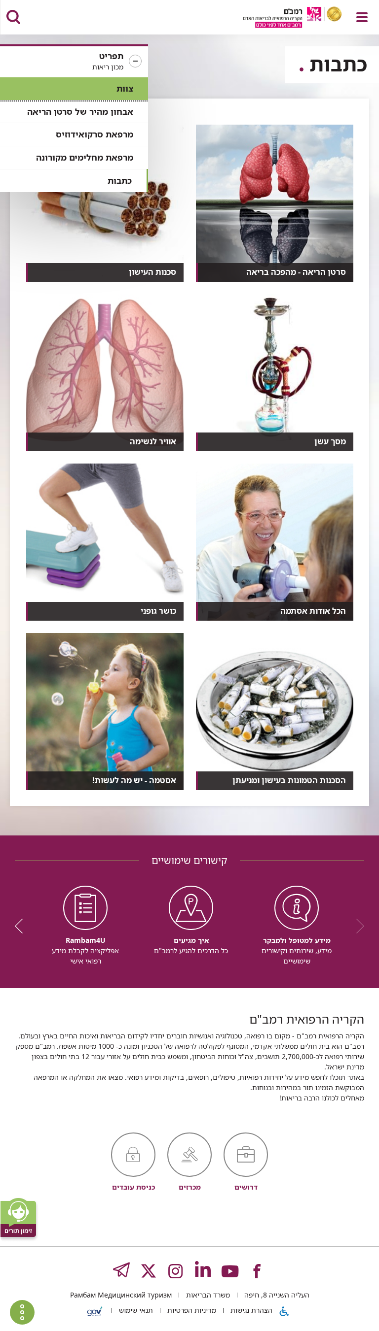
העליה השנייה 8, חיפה (275, 1294)
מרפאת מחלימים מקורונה (84, 157)
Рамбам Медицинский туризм (121, 1294)
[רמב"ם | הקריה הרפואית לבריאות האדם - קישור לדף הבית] (280, 18)
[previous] (356, 926)
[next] (22, 926)
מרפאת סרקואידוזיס (94, 134)
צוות (124, 88)
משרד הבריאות (207, 1294)
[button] (74, 61)
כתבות (120, 180)
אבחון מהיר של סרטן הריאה (80, 111)
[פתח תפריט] (362, 17)
